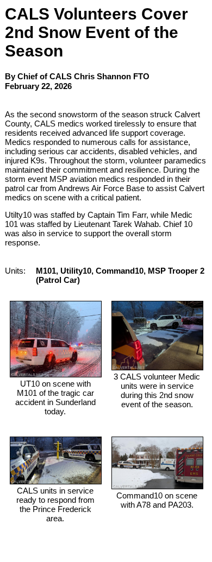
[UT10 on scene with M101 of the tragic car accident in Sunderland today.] (56, 374)
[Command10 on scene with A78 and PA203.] (157, 486)
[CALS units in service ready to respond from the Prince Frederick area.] (56, 481)
